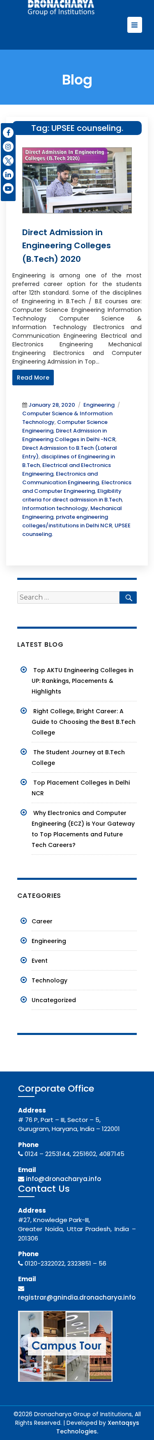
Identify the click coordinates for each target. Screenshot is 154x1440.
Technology (49, 980)
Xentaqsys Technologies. (97, 1427)
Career (42, 921)
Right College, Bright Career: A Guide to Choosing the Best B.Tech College (84, 722)
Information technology (55, 508)
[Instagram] (8, 146)
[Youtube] (8, 188)
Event (40, 961)
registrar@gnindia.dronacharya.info (77, 1297)
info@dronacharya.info (63, 1178)
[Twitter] (8, 160)
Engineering (99, 405)
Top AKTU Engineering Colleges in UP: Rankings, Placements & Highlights (82, 681)
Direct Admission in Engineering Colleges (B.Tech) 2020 (66, 246)
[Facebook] (8, 132)
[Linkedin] (8, 174)
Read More (33, 377)
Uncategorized (54, 1000)
